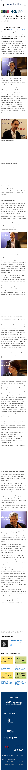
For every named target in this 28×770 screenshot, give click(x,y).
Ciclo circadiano (19, 631)
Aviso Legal (21, 761)
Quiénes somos (9, 761)
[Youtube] (22, 750)
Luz (8, 632)
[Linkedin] (17, 750)
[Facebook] (15, 750)
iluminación (4, 632)
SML (14, 759)
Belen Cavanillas (6, 24)
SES (9, 632)
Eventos (23, 24)
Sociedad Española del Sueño (17, 30)
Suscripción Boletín (9, 767)
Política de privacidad (9, 764)
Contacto (21, 764)
